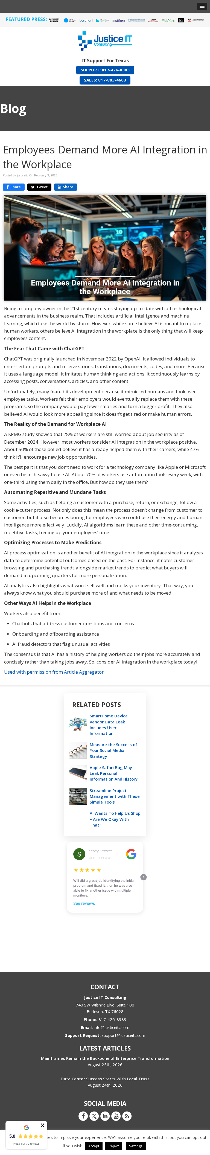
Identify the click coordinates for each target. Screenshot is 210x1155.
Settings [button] (135, 1146)
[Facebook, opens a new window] (83, 1116)
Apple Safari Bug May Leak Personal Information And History (114, 773)
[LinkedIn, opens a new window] (105, 1116)
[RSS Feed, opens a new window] (126, 1116)
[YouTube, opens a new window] (115, 1116)
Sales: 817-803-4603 (105, 80)
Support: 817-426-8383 (105, 69)
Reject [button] (114, 1146)
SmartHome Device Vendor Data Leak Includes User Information (109, 724)
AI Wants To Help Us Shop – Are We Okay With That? (115, 818)
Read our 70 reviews (26, 1143)
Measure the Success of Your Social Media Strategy (113, 750)
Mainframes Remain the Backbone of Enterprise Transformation (105, 1058)
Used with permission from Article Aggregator (54, 672)
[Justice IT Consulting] (105, 40)
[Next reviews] (143, 877)
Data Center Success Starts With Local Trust (105, 1078)
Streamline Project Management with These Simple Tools (115, 796)
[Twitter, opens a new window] (94, 1116)
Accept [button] (93, 1146)
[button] (202, 6)
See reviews (84, 903)
